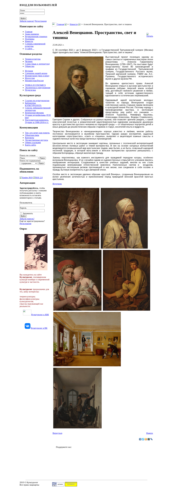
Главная (28, 31)
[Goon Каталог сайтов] (58, 485)
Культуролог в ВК (39, 328)
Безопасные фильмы (34, 113)
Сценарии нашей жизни (36, 73)
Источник (57, 184)
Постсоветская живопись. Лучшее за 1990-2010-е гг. (37, 121)
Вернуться (57, 433)
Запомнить (28, 213)
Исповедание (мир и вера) (37, 76)
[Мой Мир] (148, 439)
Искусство (30, 78)
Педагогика (30, 90)
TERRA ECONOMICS (35, 85)
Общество (29, 66)
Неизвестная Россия (34, 80)
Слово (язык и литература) (37, 64)
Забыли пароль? (27, 21)
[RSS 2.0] (38, 177)
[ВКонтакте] (140, 439)
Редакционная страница (36, 36)
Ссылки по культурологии (37, 100)
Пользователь (26, 203)
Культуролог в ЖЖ (40, 314)
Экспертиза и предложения (37, 87)
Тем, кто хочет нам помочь (37, 133)
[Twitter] (143, 439)
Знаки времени (32, 34)
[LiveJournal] (151, 439)
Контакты (29, 137)
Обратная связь (32, 135)
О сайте (29, 48)
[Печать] (150, 34)
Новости (29, 41)
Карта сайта (30, 145)
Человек (29, 61)
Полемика (29, 39)
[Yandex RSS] (26, 177)
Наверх (149, 433)
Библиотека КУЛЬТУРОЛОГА (33, 104)
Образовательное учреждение (70, 483)
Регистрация (40, 21)
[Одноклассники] (145, 439)
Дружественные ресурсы (36, 140)
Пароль (23, 208)
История (29, 71)
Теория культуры (33, 59)
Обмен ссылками (33, 142)
